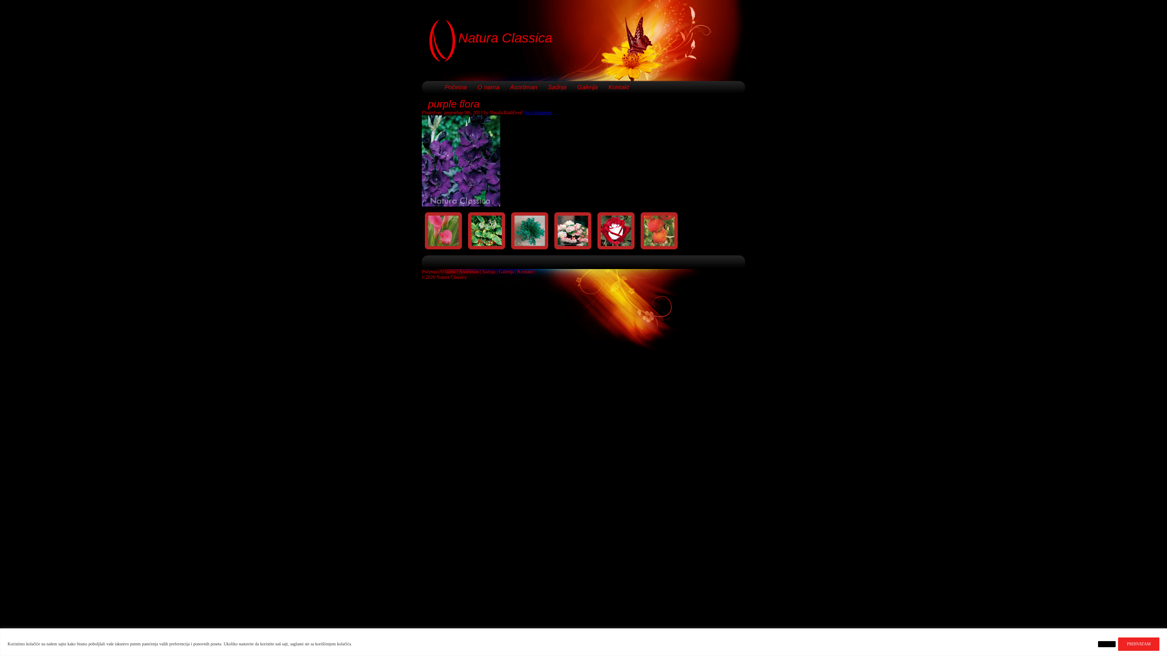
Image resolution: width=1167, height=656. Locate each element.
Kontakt (618, 87)
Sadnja (557, 87)
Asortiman (523, 87)
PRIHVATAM (1139, 644)
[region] (583, 642)
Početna (456, 87)
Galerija (587, 87)
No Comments (538, 112)
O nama (488, 87)
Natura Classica (505, 37)
